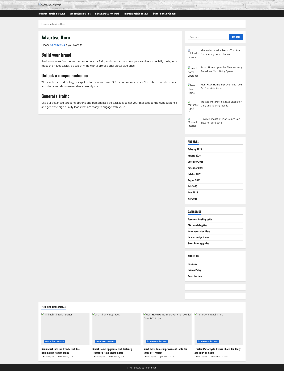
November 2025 (195, 167)
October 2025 (194, 174)
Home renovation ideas (107, 13)
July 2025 (192, 186)
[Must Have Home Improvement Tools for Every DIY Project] (167, 329)
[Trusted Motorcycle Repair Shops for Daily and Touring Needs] (219, 329)
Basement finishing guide (51, 13)
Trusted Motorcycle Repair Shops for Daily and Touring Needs (218, 351)
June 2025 (193, 192)
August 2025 (194, 180)
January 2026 (194, 155)
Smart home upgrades (164, 13)
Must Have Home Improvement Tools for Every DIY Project (165, 351)
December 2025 (195, 161)
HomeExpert (48, 356)
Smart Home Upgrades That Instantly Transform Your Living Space (112, 351)
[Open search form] (245, 13)
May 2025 (192, 198)
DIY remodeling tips (80, 13)
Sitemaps (192, 264)
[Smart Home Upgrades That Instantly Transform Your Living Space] (116, 329)
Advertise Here (195, 276)
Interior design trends (136, 13)
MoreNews (135, 367)
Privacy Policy (194, 270)
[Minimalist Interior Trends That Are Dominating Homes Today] (65, 329)
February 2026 (195, 149)
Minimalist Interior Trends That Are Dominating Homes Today (60, 351)
